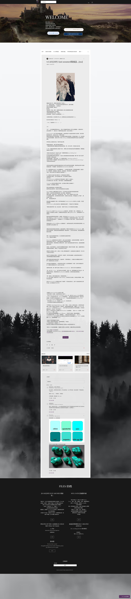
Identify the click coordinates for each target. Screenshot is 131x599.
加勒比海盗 (63, 51)
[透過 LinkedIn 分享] (52, 344)
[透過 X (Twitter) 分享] (49, 344)
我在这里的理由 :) (46, 365)
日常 (42, 51)
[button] (92, 2)
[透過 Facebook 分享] (47, 344)
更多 (80, 51)
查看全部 (88, 353)
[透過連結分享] (54, 344)
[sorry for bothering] (65, 360)
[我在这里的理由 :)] (49, 360)
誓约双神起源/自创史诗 (72, 51)
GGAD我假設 (56, 51)
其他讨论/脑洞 (48, 51)
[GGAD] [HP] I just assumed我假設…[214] (82, 366)
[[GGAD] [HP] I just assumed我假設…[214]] (82, 360)
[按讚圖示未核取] (49, 398)
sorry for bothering (63, 365)
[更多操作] (83, 58)
